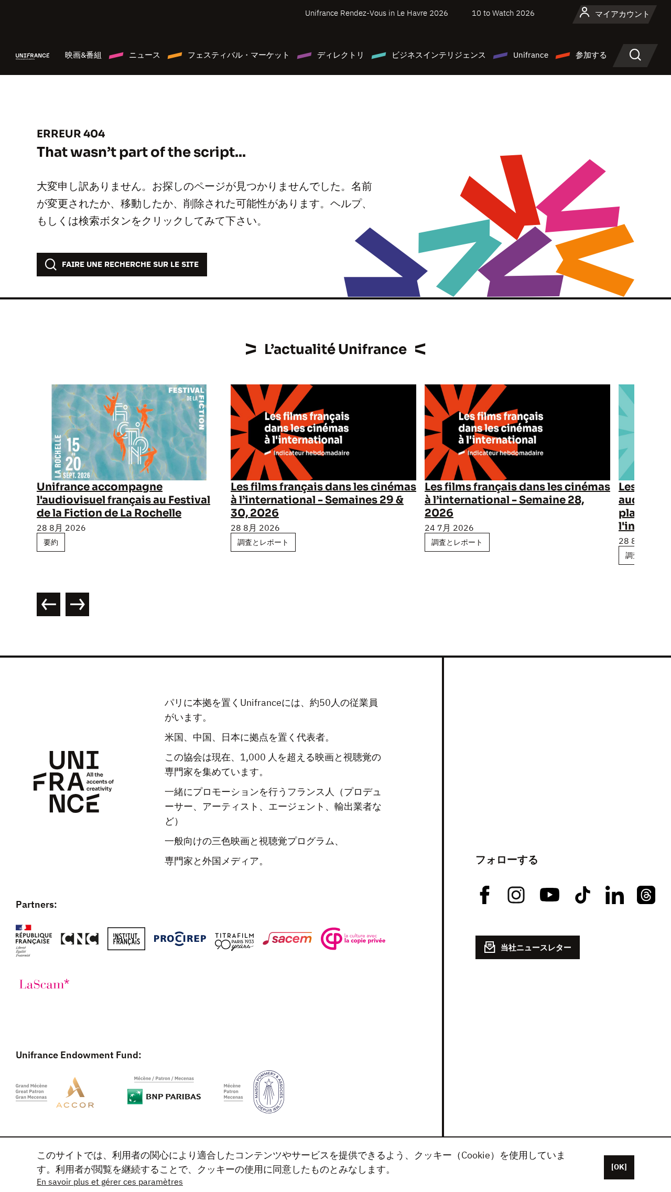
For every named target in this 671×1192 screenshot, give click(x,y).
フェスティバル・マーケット (239, 55)
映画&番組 (83, 55)
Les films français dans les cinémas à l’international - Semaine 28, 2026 (517, 500)
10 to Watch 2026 (503, 13)
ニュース (144, 55)
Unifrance (530, 55)
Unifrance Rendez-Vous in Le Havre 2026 (376, 13)
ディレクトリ (340, 55)
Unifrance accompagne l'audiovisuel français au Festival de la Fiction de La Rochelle (123, 500)
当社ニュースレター (536, 947)
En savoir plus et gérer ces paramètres (110, 1181)
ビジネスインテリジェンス (439, 55)
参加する (591, 55)
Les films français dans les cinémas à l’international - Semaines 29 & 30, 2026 (323, 500)
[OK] (619, 1167)
